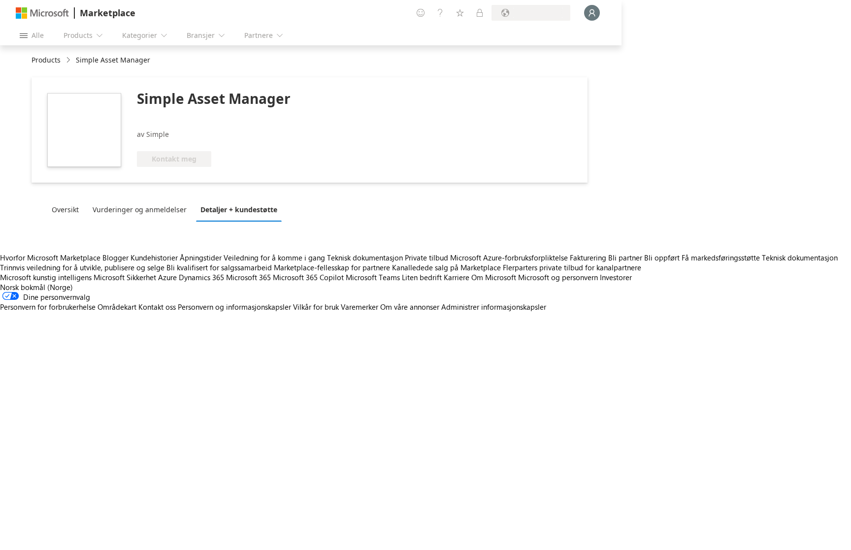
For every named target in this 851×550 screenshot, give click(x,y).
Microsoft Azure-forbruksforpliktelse (510, 257)
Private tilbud (426, 257)
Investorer (616, 277)
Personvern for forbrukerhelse (48, 307)
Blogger (115, 257)
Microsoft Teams (373, 277)
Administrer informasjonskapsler (493, 307)
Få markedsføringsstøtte (721, 257)
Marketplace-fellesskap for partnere (332, 267)
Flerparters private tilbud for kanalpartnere (572, 267)
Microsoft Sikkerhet (125, 277)
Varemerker (359, 307)
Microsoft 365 (248, 277)
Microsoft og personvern (558, 277)
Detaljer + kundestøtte (238, 209)
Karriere (456, 277)
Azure (167, 277)
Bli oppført (662, 257)
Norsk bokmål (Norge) (36, 287)
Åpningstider (201, 257)
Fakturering (588, 257)
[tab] (67, 209)
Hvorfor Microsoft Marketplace (50, 257)
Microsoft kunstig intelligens (46, 277)
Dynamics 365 (201, 277)
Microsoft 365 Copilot (308, 277)
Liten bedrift (422, 277)
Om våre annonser (409, 307)
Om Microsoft (493, 277)
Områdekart (117, 307)
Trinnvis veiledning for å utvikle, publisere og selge (82, 267)
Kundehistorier (154, 257)
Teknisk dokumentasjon (365, 257)
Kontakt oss (157, 307)
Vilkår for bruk (316, 307)
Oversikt (65, 209)
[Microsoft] (42, 13)
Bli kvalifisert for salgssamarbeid (219, 267)
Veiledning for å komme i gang (274, 257)
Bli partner (625, 257)
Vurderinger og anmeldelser (140, 209)
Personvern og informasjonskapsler (234, 307)
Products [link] (46, 60)
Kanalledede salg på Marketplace (446, 267)
